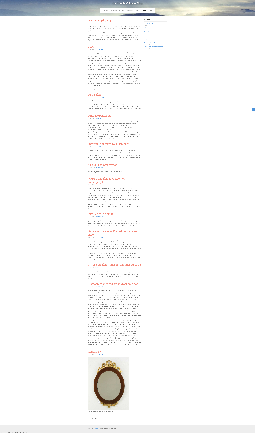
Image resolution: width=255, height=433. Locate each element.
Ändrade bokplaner (148, 35)
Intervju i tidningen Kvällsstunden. (151, 39)
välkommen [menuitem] (105, 10)
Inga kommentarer (99, 23)
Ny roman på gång (148, 23)
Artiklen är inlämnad (101, 214)
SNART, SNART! (97, 351)
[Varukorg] (253, 109)
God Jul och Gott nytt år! (149, 42)
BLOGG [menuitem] (144, 10)
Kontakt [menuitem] (151, 10)
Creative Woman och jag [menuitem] (133, 10)
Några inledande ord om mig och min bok (113, 284)
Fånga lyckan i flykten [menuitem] (117, 10)
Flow (145, 27)
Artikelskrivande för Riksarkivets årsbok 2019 (112, 232)
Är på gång (146, 31)
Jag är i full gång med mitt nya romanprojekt (154, 46)
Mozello (96, 428)
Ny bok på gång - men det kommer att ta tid (114, 264)
